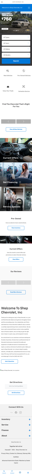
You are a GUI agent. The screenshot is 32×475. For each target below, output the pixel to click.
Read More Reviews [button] (16, 292)
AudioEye (16, 457)
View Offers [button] (16, 259)
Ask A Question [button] (9, 361)
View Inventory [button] (16, 228)
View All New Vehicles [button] (16, 129)
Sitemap (19, 453)
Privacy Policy (5, 453)
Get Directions (16, 392)
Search (16, 61)
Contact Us (13, 453)
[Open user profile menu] (28, 472)
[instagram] (20, 412)
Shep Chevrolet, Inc (21, 450)
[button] (15, 30)
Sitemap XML (26, 453)
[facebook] (16, 412)
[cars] (11, 412)
